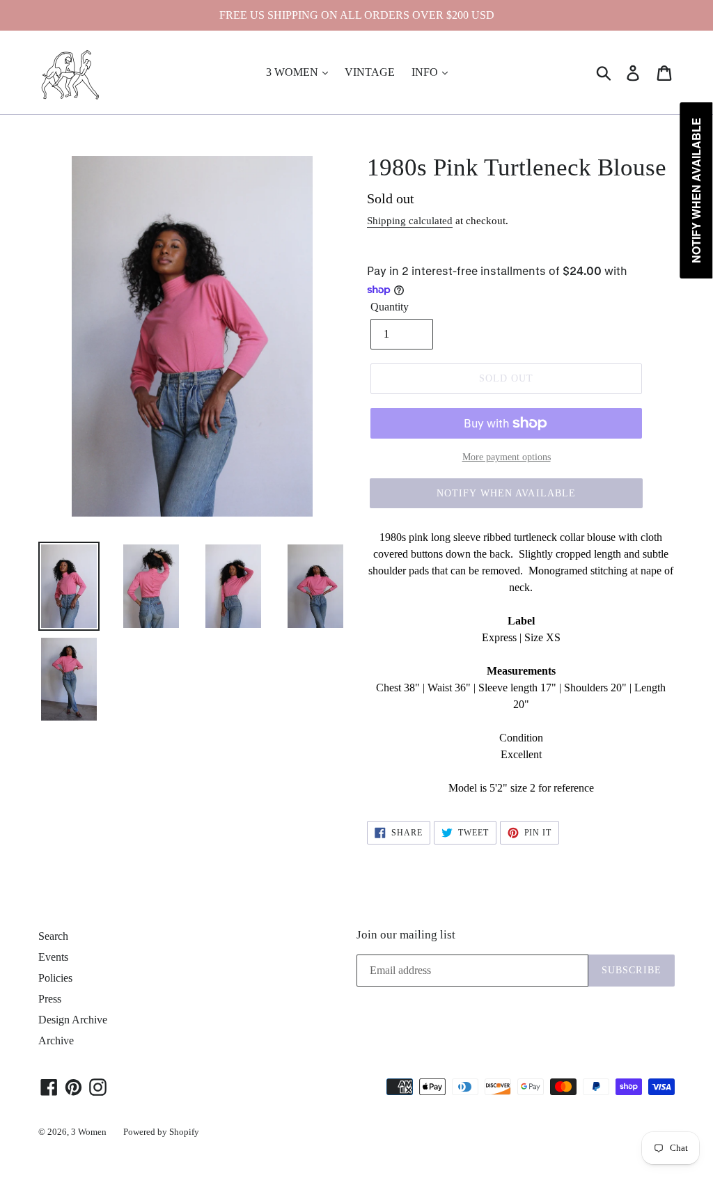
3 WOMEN (293, 72)
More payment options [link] (506, 457)
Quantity (389, 307)
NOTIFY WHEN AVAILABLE (507, 493)
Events (53, 957)
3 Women (89, 1131)
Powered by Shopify (161, 1131)
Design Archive (72, 1020)
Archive (56, 1040)
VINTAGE (370, 72)
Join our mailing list (405, 934)
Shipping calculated (410, 220)
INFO (426, 72)
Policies (55, 978)
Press (49, 999)
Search (53, 936)
